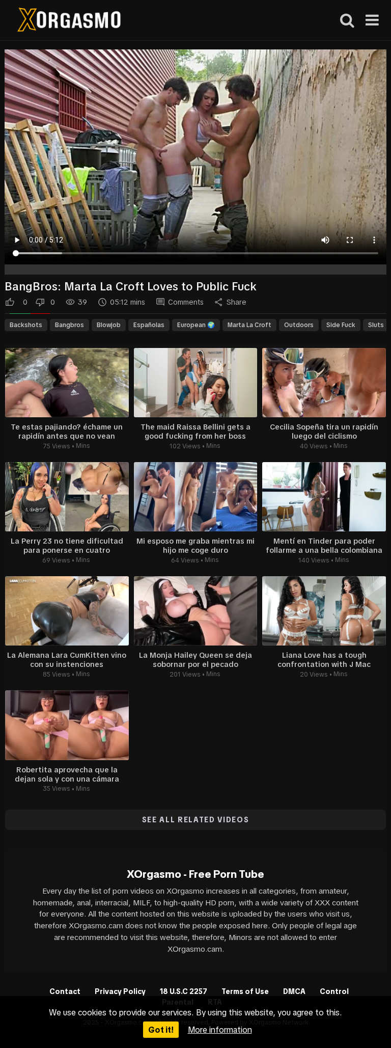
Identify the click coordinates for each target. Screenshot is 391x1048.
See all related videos (195, 820)
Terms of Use (245, 991)
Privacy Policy (120, 991)
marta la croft (249, 325)
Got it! (161, 1029)
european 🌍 (196, 325)
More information (220, 1029)
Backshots (26, 325)
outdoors (299, 325)
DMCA (294, 991)
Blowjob (109, 325)
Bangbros (69, 325)
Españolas (148, 325)
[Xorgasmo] (69, 21)
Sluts (376, 325)
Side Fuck (340, 325)
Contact (64, 991)
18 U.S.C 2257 (183, 991)
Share (236, 302)
